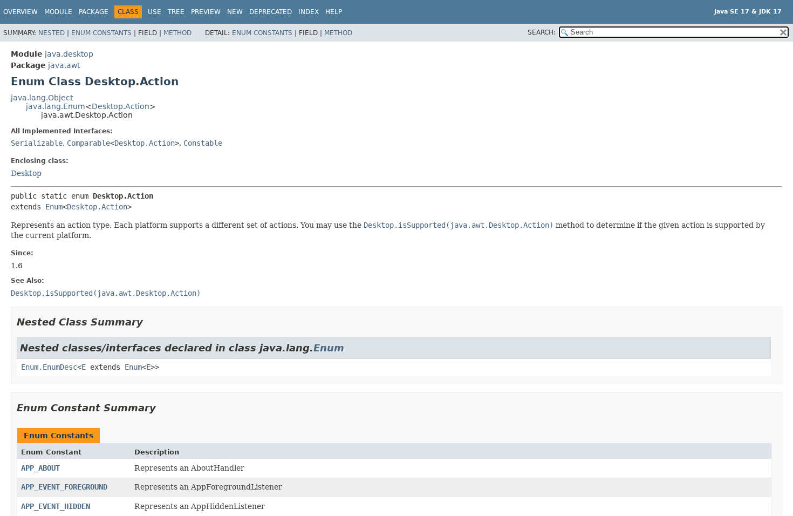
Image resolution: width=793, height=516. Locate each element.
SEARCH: (542, 32)
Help (333, 12)
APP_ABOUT (40, 468)
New (235, 12)
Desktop (26, 173)
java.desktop (69, 54)
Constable (202, 143)
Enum (54, 206)
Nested (51, 33)
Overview (20, 12)
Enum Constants (101, 33)
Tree (176, 12)
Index (308, 12)
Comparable (88, 143)
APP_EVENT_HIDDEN (55, 506)
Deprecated (270, 12)
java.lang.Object (42, 97)
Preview (206, 12)
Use (154, 12)
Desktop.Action (120, 106)
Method (177, 33)
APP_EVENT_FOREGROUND (64, 487)
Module (58, 12)
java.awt (64, 65)
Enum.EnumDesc (49, 367)
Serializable (37, 143)
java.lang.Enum (55, 106)
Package (93, 12)
